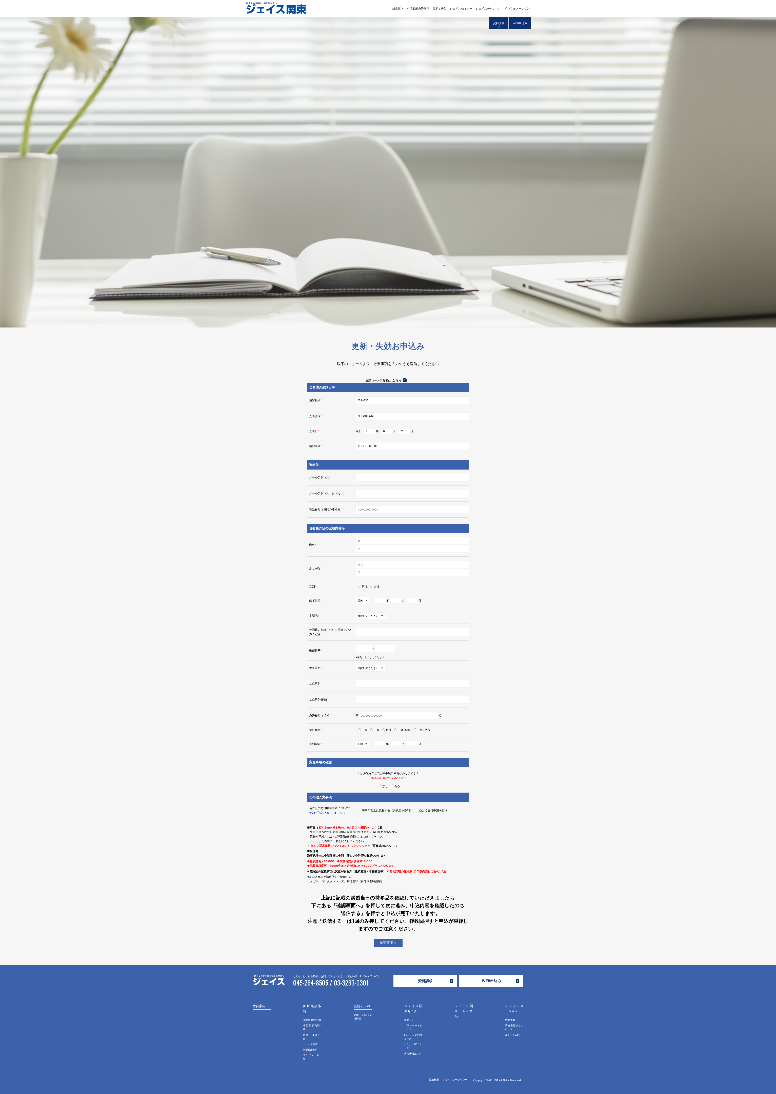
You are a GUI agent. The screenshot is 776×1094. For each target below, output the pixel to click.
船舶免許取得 (312, 1008)
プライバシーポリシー (455, 1079)
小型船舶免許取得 (418, 8)
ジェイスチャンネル (488, 8)
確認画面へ (388, 942)
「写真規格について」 (384, 845)
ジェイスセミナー (461, 8)
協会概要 (434, 1079)
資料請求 (498, 23)
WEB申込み (520, 23)
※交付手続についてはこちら (327, 812)
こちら (397, 380)
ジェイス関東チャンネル (463, 1011)
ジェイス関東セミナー (413, 1008)
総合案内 (398, 8)
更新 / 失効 (440, 8)
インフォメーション (517, 8)
